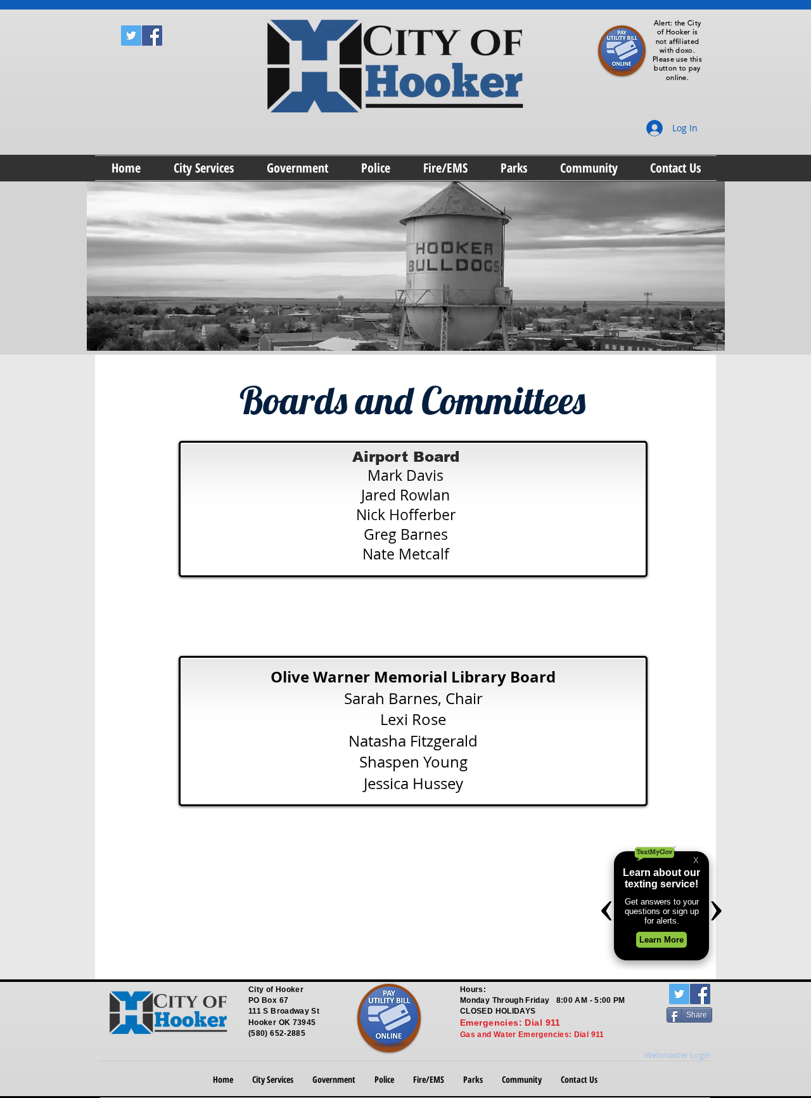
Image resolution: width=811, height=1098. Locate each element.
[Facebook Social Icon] (152, 35)
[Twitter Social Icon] (131, 35)
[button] (203, 168)
